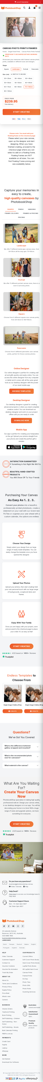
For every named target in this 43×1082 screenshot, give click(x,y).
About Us (5, 980)
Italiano (26, 944)
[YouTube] (13, 926)
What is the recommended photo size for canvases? (18, 756)
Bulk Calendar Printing (10, 1030)
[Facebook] (9, 926)
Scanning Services (29, 992)
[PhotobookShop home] (11, 8)
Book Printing (6, 1015)
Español (14, 948)
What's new (6, 996)
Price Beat (5, 993)
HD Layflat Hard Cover (30, 969)
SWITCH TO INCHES (19, 74)
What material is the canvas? (16, 765)
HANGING (32, 209)
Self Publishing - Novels (10, 1027)
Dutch (5, 944)
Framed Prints (27, 976)
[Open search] (24, 7)
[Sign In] (29, 7)
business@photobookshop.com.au (21, 884)
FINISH (21, 209)
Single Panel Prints (14, 51)
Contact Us (6, 963)
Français (11, 944)
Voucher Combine (8, 966)
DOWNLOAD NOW (21, 420)
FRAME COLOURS (12, 213)
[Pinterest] (22, 926)
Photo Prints (27, 988)
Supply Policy (6, 990)
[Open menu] (39, 7)
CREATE (13, 711)
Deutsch (19, 944)
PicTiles (25, 979)
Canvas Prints (27, 972)
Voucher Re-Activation (10, 969)
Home (5, 51)
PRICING (21, 217)
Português (6, 948)
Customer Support (8, 959)
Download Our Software (10, 1062)
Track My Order (7, 972)
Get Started (6, 1059)
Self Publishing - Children (11, 1018)
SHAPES (10, 209)
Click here (12, 894)
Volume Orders (7, 1009)
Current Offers (28, 956)
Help (26, 886)
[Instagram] (18, 926)
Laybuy (4, 1048)
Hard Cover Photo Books (31, 963)
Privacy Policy (7, 987)
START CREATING (21, 646)
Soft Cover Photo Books (31, 959)
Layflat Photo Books (29, 966)
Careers (5, 1000)
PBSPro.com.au (7, 1033)
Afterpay (5, 1051)
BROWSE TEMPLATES (21, 391)
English (33, 944)
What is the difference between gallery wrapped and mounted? (18, 747)
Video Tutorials (16, 886)
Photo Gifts (26, 985)
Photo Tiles (26, 982)
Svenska (21, 948)
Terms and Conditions (9, 983)
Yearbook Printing (8, 1012)
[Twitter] (4, 926)
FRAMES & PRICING (30, 213)
